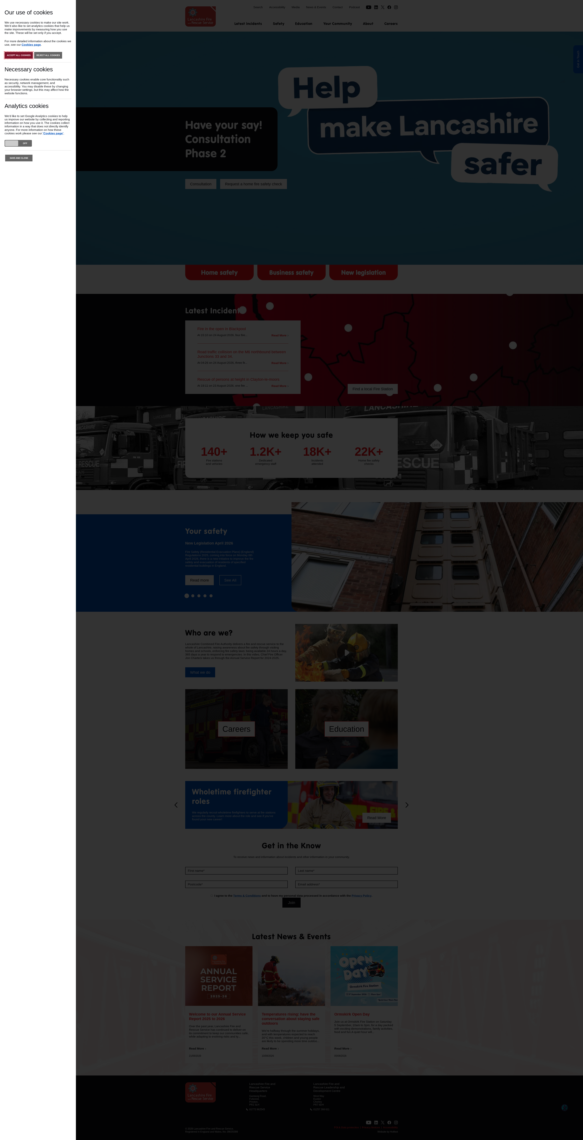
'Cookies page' (53, 133)
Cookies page (31, 44)
